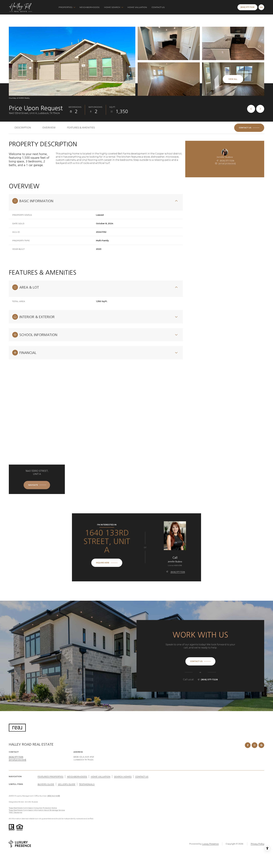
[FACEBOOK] (248, 745)
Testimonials (87, 784)
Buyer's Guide (46, 784)
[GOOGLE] (261, 745)
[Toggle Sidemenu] (261, 7)
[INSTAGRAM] (254, 745)
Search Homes (123, 776)
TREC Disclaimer (15, 812)
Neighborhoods (89, 7)
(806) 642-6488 (53, 796)
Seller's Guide (66, 784)
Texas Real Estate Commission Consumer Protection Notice (33, 808)
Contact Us (158, 7)
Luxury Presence (210, 843)
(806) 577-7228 (227, 160)
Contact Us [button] (141, 776)
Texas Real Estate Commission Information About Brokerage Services (37, 810)
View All (232, 79)
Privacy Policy (257, 843)
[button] (249, 128)
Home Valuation (137, 7)
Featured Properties (50, 776)
